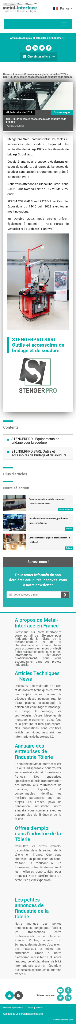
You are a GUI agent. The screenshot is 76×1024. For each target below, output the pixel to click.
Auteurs (39, 1008)
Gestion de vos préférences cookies (23, 1013)
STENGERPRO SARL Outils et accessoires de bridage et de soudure (38, 453)
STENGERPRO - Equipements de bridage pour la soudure (35, 441)
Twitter (42, 48)
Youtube (28, 48)
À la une (17, 74)
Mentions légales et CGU (13, 1008)
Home (6, 74)
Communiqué (31, 74)
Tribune (69, 529)
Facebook (49, 48)
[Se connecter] (9, 995)
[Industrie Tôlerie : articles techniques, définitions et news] (18, 6)
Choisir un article (38, 56)
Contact (30, 1008)
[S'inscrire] (18, 995)
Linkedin (35, 48)
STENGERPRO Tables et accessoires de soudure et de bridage (37, 76)
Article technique (65, 510)
